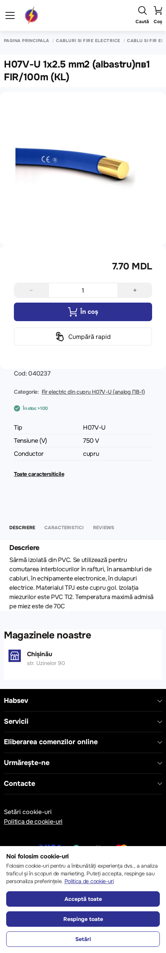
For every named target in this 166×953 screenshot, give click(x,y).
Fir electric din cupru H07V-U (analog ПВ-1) (93, 391)
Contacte (19, 784)
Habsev (16, 701)
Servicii (16, 722)
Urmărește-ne (26, 763)
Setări (83, 939)
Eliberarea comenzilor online (51, 742)
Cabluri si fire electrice (88, 41)
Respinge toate (83, 919)
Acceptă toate (83, 898)
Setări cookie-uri (28, 812)
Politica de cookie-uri (33, 822)
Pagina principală (26, 41)
